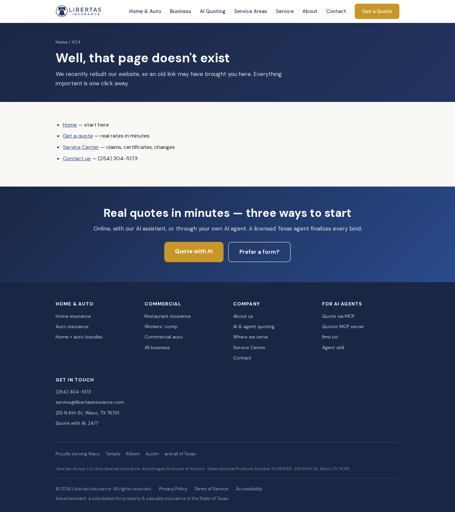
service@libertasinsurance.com (90, 402)
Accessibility (249, 489)
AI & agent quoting (253, 326)
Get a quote (78, 135)
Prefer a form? (259, 252)
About (309, 11)
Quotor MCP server (343, 326)
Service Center (81, 147)
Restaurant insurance (168, 316)
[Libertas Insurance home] (79, 11)
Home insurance (73, 316)
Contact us (77, 158)
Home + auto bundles (79, 337)
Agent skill (333, 347)
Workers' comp (161, 326)
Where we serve (250, 337)
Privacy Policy (173, 489)
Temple (113, 454)
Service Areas (250, 11)
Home (62, 42)
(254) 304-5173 (73, 392)
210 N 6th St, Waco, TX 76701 (87, 413)
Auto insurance (72, 326)
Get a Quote (377, 11)
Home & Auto (145, 11)
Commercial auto (164, 337)
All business (157, 347)
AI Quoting (213, 11)
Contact (336, 11)
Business (180, 11)
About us (243, 316)
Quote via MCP (338, 316)
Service (285, 11)
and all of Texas (180, 454)
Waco (94, 454)
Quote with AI (194, 251)
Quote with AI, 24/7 (77, 423)
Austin (152, 454)
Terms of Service (211, 489)
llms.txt (330, 337)
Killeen (133, 454)
